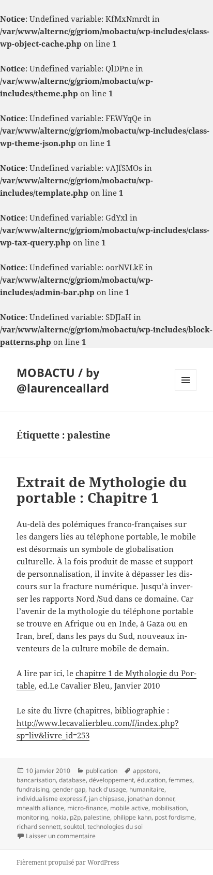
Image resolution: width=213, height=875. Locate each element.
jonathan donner (151, 798)
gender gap (68, 789)
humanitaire (146, 789)
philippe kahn (132, 817)
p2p (75, 817)
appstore (146, 770)
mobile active (129, 808)
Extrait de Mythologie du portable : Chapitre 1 (102, 490)
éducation (151, 780)
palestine (97, 817)
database (72, 780)
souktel (74, 826)
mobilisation (169, 808)
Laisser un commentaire (61, 836)
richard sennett (38, 826)
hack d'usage (107, 789)
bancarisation (36, 780)
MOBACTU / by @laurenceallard (63, 380)
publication (101, 770)
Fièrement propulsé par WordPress (68, 862)
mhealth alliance (40, 808)
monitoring (32, 817)
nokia (59, 817)
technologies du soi (115, 826)
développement (111, 780)
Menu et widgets (185, 390)
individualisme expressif (51, 798)
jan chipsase (107, 798)
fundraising (33, 789)
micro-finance (87, 808)
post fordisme (174, 817)
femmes (180, 780)
